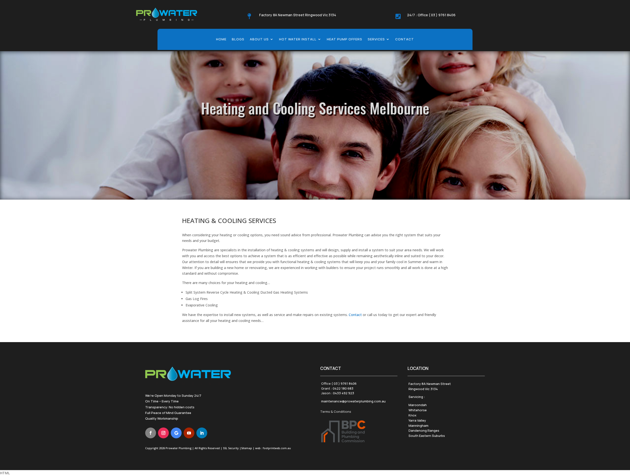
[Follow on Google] (176, 433)
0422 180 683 (343, 388)
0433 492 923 (343, 393)
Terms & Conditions (335, 411)
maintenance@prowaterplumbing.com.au (353, 401)
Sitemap (246, 448)
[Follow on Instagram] (163, 433)
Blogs (238, 39)
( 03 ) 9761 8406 (344, 383)
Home (221, 39)
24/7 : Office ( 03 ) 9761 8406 (431, 15)
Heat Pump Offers (344, 39)
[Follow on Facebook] (150, 433)
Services (376, 39)
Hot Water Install (297, 39)
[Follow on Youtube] (189, 433)
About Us (259, 39)
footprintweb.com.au (277, 448)
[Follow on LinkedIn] (201, 433)
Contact (404, 39)
